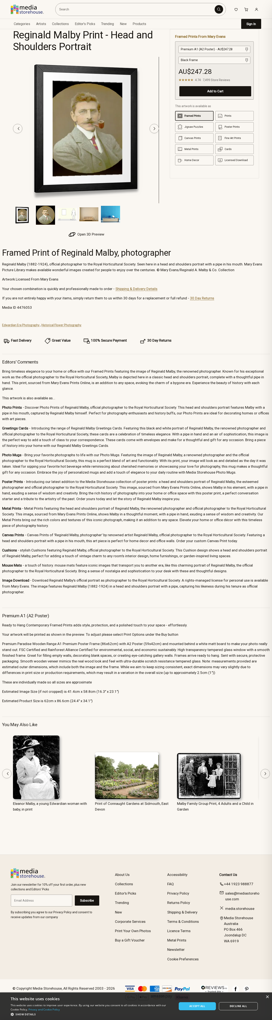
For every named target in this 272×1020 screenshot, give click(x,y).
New (123, 24)
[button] (91, 1014)
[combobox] (135, 9)
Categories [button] (22, 24)
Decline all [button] (238, 1006)
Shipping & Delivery (182, 912)
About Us (122, 875)
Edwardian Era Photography (21, 325)
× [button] (267, 997)
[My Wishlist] (236, 9)
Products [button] (139, 24)
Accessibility (177, 875)
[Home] (30, 9)
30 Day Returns (202, 298)
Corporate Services (130, 921)
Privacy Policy (178, 893)
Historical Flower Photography (61, 325)
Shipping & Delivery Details (136, 289)
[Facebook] (235, 991)
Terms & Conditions (183, 921)
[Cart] (246, 9)
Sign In (251, 24)
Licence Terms (179, 931)
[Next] (154, 128)
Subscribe (87, 900)
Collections (60, 24)
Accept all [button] (197, 1006)
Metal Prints (176, 940)
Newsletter (176, 949)
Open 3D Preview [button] (90, 234)
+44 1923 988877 (238, 884)
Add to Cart (215, 91)
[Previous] (17, 128)
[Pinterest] (246, 991)
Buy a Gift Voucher (130, 940)
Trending (107, 24)
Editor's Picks (85, 24)
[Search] (219, 9)
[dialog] (136, 1006)
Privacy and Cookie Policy (44, 1009)
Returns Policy (178, 903)
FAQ (170, 884)
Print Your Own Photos (133, 931)
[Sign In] (256, 9)
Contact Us (228, 875)
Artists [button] (41, 24)
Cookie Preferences (183, 959)
